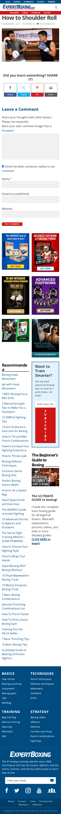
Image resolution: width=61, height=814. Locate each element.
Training (11, 711)
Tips (4, 698)
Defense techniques (42, 683)
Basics (8, 673)
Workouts (7, 731)
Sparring (7, 726)
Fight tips (35, 741)
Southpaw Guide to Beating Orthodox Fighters (14, 654)
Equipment (8, 688)
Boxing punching (12, 683)
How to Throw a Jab (14, 456)
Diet (4, 736)
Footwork (35, 693)
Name (7, 179)
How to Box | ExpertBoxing (19, 7)
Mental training (11, 722)
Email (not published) (15, 194)
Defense (35, 726)
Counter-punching (41, 731)
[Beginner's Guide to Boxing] (45, 470)
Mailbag (6, 702)
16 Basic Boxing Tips (14, 644)
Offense (35, 722)
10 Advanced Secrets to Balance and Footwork (15, 523)
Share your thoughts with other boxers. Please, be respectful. (27, 119)
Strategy (39, 711)
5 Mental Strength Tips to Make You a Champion (14, 408)
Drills (33, 698)
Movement (36, 688)
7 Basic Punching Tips (15, 639)
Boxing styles (38, 717)
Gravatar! (8, 130)
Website (7, 209)
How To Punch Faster (15, 614)
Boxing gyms (9, 693)
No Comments (47, 23)
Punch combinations (42, 736)
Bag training (9, 717)
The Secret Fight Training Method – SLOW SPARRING (13, 537)
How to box (8, 679)
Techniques (42, 673)
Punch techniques (41, 679)
